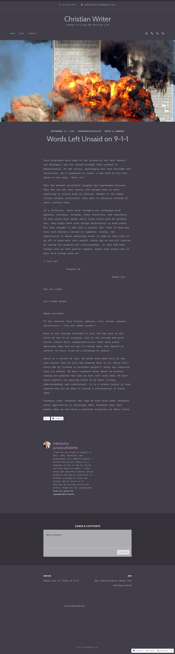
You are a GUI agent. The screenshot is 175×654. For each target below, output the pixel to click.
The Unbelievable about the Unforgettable (113, 581)
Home (12, 34)
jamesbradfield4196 (89, 131)
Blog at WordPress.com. (87, 648)
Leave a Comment (114, 131)
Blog (21, 34)
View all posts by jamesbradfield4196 (63, 492)
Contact (32, 34)
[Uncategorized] (152, 34)
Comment (123, 552)
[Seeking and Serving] (146, 34)
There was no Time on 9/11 (61, 578)
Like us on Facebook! (74, 606)
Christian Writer (87, 18)
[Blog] (163, 34)
